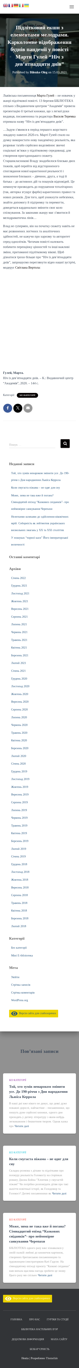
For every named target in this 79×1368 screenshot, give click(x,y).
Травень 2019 (19, 825)
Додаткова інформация (28, 1339)
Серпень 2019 (19, 802)
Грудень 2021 (19, 585)
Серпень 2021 (19, 616)
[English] (5, 5)
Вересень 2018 (20, 887)
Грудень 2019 (19, 771)
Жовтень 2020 (19, 694)
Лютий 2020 (18, 756)
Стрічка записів (20, 984)
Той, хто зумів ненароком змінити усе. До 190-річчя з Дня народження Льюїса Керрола (38, 1092)
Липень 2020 (19, 717)
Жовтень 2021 (19, 601)
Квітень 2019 (19, 833)
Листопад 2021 (20, 593)
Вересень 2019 (20, 794)
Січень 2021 (18, 670)
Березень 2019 (19, 841)
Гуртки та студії (57, 1319)
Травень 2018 (19, 903)
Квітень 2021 (19, 647)
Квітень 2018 (19, 910)
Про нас (34, 1319)
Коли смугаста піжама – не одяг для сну (35, 487)
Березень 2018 (19, 918)
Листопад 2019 (20, 779)
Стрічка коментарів (23, 992)
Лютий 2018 (18, 926)
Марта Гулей (45, 95)
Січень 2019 (18, 856)
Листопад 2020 (20, 686)
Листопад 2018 (20, 871)
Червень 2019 (19, 817)
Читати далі (22, 1126)
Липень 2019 (19, 810)
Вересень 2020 (20, 701)
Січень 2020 (18, 763)
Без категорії (27, 395)
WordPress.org (19, 1000)
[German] (16, 5)
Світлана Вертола (27, 267)
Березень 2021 (19, 655)
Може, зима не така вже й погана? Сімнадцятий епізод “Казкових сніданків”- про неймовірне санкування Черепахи (40, 502)
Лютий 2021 (18, 663)
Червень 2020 (19, 724)
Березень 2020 (19, 748)
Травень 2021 (19, 640)
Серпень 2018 (19, 895)
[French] (11, 5)
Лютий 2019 (18, 848)
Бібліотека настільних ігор (39, 1329)
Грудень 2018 (19, 864)
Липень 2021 (19, 624)
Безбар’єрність (39, 1349)
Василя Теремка (64, 116)
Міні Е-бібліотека (22, 955)
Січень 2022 (18, 578)
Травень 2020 (19, 732)
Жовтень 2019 (19, 786)
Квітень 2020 (19, 740)
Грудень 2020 (19, 678)
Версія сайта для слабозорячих (37, 1013)
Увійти (15, 977)
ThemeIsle (52, 1358)
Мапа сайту (59, 1339)
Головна (16, 1319)
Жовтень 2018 (19, 879)
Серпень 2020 (19, 709)
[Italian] (21, 5)
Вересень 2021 (20, 608)
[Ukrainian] (26, 5)
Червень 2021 (19, 632)
